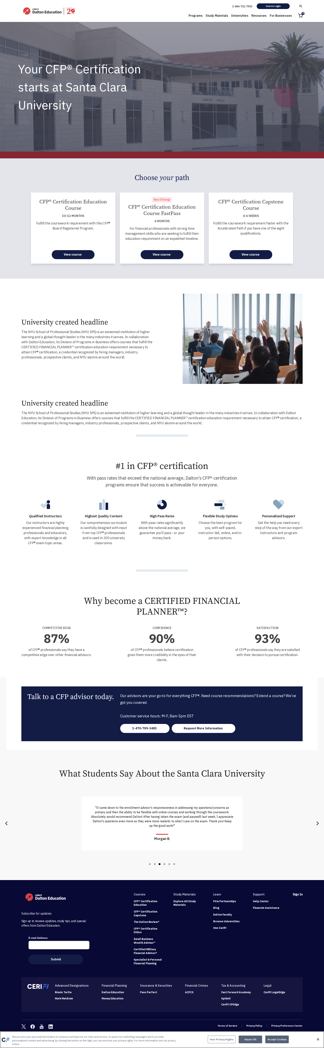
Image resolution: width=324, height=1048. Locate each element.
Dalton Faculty (222, 914)
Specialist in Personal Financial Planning (148, 961)
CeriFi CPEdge (230, 1004)
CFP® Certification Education (145, 903)
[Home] (49, 11)
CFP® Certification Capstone (145, 913)
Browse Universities (226, 921)
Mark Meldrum (64, 998)
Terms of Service (227, 1025)
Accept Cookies (277, 1039)
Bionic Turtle (63, 992)
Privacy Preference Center (287, 1025)
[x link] (23, 1026)
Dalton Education (113, 992)
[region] (162, 1039)
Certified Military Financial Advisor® (145, 951)
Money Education (112, 998)
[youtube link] (41, 1026)
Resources (259, 15)
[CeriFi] (38, 986)
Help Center (261, 901)
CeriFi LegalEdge (274, 992)
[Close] (318, 1039)
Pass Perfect (148, 992)
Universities (239, 15)
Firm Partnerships (224, 901)
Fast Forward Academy (236, 992)
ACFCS (189, 992)
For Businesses (281, 15)
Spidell (226, 998)
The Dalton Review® (146, 922)
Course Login (273, 6)
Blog (216, 908)
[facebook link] (32, 1026)
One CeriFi (219, 928)
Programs (196, 15)
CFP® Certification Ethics (145, 930)
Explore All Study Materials (184, 903)
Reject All (250, 1039)
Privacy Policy (254, 1025)
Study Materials (217, 15)
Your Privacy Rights (221, 1039)
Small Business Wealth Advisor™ (144, 940)
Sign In (298, 894)
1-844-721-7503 (242, 6)
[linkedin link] (50, 1026)
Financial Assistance (266, 908)
